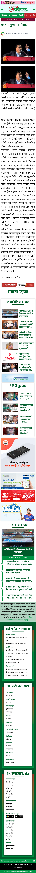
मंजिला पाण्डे (9, 712)
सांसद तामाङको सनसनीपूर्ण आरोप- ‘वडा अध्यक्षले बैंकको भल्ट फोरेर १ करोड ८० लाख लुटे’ (26, 367)
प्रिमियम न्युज (9, 804)
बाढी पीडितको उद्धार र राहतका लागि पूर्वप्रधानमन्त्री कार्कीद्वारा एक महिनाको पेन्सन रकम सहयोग (26, 346)
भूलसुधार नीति (9, 833)
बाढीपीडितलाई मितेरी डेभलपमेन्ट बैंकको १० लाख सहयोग (26, 314)
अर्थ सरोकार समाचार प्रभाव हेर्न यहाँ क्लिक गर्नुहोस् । (21, 618)
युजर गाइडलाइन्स (10, 846)
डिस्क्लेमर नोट (9, 849)
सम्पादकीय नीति (10, 824)
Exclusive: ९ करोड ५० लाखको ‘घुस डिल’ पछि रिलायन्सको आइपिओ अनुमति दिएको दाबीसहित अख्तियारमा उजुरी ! (26, 419)
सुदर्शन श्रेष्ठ (8, 702)
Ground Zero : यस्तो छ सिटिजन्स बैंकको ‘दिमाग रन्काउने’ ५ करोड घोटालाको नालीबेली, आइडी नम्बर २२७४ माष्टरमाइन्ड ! (26, 396)
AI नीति (8, 839)
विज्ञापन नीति (9, 836)
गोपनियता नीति (9, 827)
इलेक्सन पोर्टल (9, 785)
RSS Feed (8, 852)
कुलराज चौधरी (9, 749)
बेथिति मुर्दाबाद (13, 15)
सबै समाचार (4, 15)
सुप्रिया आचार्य (9, 709)
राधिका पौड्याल (10, 762)
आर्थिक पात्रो (9, 807)
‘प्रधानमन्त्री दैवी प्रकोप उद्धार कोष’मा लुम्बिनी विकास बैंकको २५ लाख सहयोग (26, 324)
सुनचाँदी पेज (9, 797)
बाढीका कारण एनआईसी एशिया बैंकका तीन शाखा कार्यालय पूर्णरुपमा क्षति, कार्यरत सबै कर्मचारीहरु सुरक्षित (25, 357)
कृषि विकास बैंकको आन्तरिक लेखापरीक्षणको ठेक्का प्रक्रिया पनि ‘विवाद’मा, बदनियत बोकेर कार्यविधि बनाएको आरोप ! (26, 408)
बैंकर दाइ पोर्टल (9, 794)
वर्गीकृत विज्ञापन (10, 810)
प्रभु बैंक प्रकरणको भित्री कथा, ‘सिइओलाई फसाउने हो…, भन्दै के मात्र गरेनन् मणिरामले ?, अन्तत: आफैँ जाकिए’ (26, 431)
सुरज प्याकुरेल (9, 695)
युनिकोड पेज (9, 791)
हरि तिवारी (8, 746)
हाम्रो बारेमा (8, 843)
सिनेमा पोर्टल (9, 788)
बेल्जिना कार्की (9, 732)
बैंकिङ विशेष (22, 15)
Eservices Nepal (27, 871)
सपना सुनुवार (9, 725)
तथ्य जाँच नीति (9, 830)
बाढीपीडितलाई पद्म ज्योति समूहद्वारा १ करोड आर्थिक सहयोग (26, 335)
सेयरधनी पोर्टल (9, 782)
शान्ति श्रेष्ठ (8, 719)
